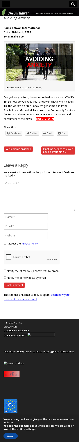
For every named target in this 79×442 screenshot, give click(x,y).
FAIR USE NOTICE (13, 322)
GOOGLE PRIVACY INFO (16, 330)
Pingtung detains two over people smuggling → (58, 150)
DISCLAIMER (10, 326)
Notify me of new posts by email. (26, 277)
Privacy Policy (29, 243)
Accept (10, 436)
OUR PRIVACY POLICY (15, 335)
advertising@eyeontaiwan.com (56, 351)
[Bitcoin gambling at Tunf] (41, 335)
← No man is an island (18, 149)
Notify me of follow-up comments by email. (33, 271)
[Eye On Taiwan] (39, 12)
